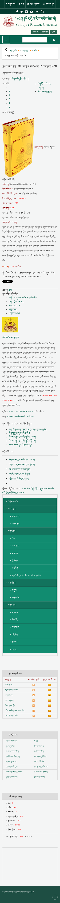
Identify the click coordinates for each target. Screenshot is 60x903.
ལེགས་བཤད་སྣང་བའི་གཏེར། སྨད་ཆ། (22, 437)
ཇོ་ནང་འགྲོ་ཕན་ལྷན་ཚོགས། (14, 772)
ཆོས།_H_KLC (15, 305)
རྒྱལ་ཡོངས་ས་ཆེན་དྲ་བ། (13, 756)
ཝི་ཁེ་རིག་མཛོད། (39, 751)
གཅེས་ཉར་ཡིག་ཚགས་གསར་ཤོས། (14, 710)
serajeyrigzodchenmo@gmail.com (20, 416)
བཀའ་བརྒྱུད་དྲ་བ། (11, 761)
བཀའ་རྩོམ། (12, 605)
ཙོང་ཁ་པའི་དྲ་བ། (39, 746)
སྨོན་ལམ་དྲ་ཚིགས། (39, 777)
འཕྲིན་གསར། (8, 685)
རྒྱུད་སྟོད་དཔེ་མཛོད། (11, 777)
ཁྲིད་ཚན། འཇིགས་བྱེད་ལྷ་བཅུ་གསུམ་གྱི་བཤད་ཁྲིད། (28, 429)
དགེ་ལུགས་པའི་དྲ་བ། (12, 767)
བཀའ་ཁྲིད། (12, 582)
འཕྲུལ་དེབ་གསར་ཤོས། (11, 690)
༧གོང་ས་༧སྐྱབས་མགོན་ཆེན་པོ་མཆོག (23, 297)
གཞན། (14, 649)
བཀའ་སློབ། (12, 531)
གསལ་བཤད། (49, 4)
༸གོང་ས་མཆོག (13, 501)
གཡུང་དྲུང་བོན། (10, 746)
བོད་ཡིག (35, 32)
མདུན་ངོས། (12, 4)
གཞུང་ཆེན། (16, 597)
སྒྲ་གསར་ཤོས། (9, 695)
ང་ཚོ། (22, 4)
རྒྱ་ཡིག (53, 32)
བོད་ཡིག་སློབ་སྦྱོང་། (39, 761)
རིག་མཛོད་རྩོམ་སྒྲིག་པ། (20, 78)
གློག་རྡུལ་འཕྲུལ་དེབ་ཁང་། (41, 767)
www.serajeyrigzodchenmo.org (22, 411)
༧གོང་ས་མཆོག (14, 313)
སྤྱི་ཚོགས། (15, 560)
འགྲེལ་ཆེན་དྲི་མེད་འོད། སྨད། (19, 479)
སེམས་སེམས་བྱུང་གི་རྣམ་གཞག (20, 444)
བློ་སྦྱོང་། (14, 590)
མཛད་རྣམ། (12, 508)
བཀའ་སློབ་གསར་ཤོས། (11, 715)
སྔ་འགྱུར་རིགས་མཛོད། (12, 751)
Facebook (17, 12)
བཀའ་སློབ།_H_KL (16, 301)
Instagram (26, 12)
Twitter (21, 12)
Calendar (42, 12)
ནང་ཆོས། (15, 612)
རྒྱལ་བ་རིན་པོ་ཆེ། (12, 741)
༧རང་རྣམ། (16, 516)
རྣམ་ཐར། (15, 641)
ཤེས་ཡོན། (15, 553)
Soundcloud (37, 12)
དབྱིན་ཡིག (45, 32)
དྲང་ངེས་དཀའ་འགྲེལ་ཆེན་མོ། (19, 474)
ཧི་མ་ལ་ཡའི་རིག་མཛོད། (41, 772)
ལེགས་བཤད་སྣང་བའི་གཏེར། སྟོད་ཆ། (22, 441)
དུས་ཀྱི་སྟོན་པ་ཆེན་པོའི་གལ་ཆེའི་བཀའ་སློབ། (26, 575)
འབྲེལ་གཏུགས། (35, 4)
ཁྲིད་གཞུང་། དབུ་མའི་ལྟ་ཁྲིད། (19, 433)
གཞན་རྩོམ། (16, 523)
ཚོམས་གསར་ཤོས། (10, 705)
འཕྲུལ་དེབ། (13, 309)
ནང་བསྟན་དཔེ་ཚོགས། (40, 756)
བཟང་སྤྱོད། (15, 545)
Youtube (31, 12)
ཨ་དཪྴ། (36, 741)
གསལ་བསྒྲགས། (9, 700)
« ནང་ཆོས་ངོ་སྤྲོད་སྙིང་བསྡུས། (33, 488)
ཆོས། (10, 290)
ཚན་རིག (15, 568)
